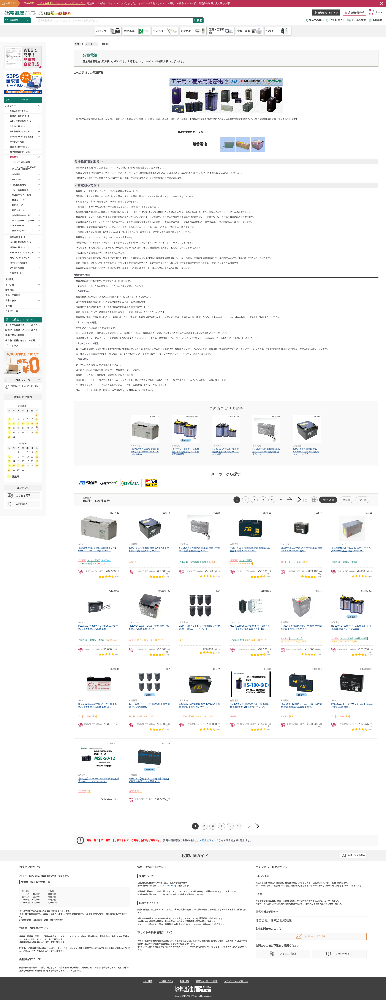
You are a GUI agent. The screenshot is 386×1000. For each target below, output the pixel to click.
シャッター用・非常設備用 (21, 136)
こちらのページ (168, 885)
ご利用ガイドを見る (355, 855)
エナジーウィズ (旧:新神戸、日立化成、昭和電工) (25, 168)
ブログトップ (11, 345)
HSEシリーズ (18, 210)
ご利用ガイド (337, 20)
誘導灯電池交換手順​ (14, 335)
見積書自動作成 (356, 12)
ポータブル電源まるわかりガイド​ (21, 325)
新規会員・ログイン (328, 12)
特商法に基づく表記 (207, 981)
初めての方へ (316, 20)
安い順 (362, 499)
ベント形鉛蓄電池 (20, 190)
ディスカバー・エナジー (23, 220)
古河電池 (16, 174)
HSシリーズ (17, 205)
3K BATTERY (18, 226)
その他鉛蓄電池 (19, 185)
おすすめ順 (328, 499)
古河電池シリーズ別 (21, 215)
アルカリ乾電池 (17, 268)
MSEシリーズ (18, 200)
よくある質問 (358, 20)
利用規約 (184, 981)
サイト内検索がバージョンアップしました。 (21, 387)
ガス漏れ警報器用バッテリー (22, 242)
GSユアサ (16, 179)
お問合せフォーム (209, 840)
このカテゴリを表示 (19, 111)
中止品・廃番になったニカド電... (21, 340)
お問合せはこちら (316, 936)
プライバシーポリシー (236, 981)
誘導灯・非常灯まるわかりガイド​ (21, 330)
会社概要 (377, 20)
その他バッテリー (18, 273)
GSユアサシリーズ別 (21, 195)
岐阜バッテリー (19, 231)
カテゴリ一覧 (11, 311)
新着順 (346, 499)
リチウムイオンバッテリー (21, 252)
